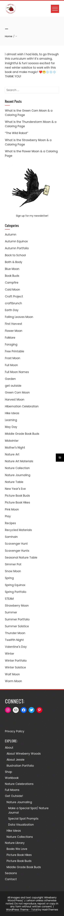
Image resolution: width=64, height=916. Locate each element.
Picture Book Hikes (17, 502)
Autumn (10, 234)
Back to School (15, 255)
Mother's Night (15, 448)
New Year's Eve (15, 489)
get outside (13, 386)
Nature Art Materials (19, 461)
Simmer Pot (13, 564)
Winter (9, 654)
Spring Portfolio (15, 592)
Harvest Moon (14, 399)
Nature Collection (17, 468)
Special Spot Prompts (23, 819)
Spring (9, 578)
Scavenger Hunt (16, 544)
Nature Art (12, 454)
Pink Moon (12, 509)
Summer (11, 612)
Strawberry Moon (17, 606)
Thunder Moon (15, 633)
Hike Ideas (12, 413)
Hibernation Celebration (22, 406)
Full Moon (11, 365)
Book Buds (12, 276)
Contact (11, 879)
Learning (11, 420)
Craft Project (14, 296)
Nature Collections (20, 837)
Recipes (10, 523)
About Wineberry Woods (24, 754)
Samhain (11, 537)
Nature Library (15, 843)
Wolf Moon (12, 674)
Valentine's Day (16, 647)
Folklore (10, 338)
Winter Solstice (15, 667)
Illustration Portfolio (20, 766)
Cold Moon (12, 290)
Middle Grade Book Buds (22, 434)
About (9, 748)
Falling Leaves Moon (19, 317)
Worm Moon (13, 681)
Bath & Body (13, 262)
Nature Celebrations (19, 784)
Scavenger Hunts (17, 551)
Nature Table (14, 482)
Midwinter (12, 441)
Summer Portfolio (17, 619)
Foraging (11, 344)
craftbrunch (13, 303)
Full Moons (12, 790)
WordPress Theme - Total (22, 909)
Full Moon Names (17, 372)
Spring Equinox (15, 585)
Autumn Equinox (16, 241)
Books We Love (17, 849)
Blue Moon (12, 269)
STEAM (9, 599)
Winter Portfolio (16, 661)
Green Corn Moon (17, 392)
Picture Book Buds (17, 496)
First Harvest (13, 324)
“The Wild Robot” (16, 133)
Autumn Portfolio (17, 248)
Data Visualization (21, 825)
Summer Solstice (17, 626)
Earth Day (12, 310)
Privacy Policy (14, 731)
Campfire (11, 283)
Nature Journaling (17, 475)
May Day (11, 427)
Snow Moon (13, 571)
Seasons (11, 873)
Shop (8, 772)
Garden (10, 379)
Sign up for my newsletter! (32, 215)
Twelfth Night (14, 640)
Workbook (12, 778)
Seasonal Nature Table (21, 557)
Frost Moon (12, 358)
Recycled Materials (18, 530)
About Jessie (15, 760)
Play (8, 516)
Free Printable (14, 351)
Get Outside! (14, 796)
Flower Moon (13, 331)
